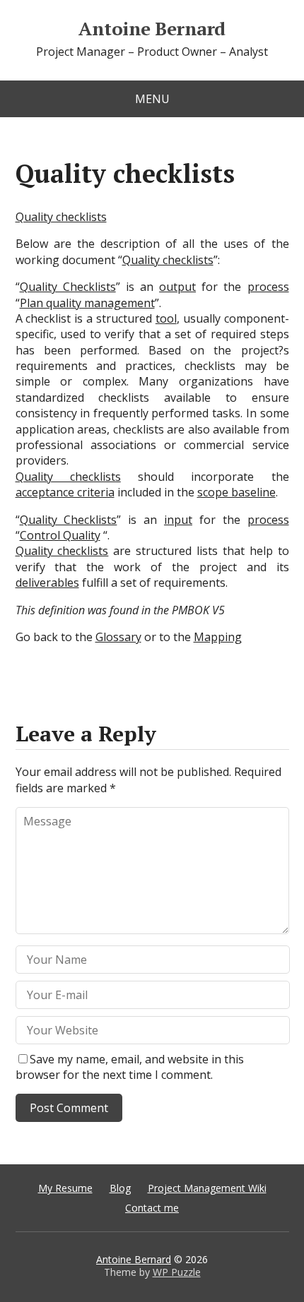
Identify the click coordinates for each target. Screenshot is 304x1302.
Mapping (218, 637)
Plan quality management (87, 303)
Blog (120, 1188)
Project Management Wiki (207, 1188)
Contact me (152, 1207)
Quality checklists (61, 217)
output (177, 286)
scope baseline (236, 492)
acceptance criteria (65, 492)
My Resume (65, 1188)
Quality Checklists (68, 286)
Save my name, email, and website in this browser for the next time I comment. (130, 1066)
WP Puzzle (177, 1272)
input (178, 519)
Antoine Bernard (151, 29)
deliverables (47, 582)
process (268, 286)
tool (166, 318)
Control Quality (60, 535)
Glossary (118, 637)
